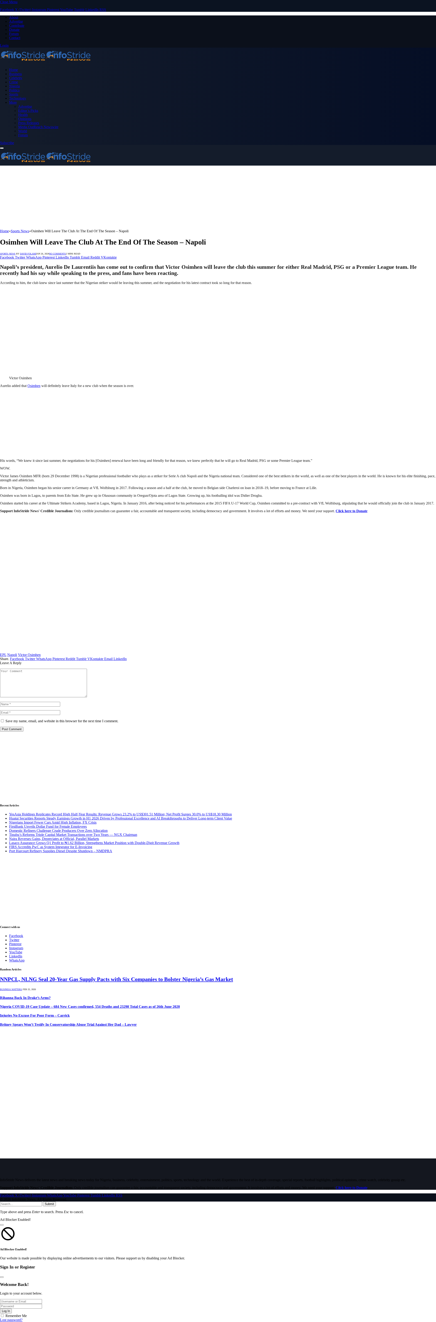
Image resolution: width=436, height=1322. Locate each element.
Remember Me (16, 1316)
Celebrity (15, 78)
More (13, 102)
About (13, 17)
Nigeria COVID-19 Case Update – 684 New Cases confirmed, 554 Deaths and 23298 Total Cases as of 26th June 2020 (90, 1007)
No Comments (57, 253)
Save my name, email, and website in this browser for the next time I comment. (61, 721)
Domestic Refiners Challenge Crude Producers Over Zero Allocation (58, 830)
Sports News (7, 253)
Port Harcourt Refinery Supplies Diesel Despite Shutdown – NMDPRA (60, 851)
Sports (13, 94)
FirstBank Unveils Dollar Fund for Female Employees (48, 826)
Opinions (24, 119)
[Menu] (2, 148)
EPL (3, 655)
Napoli (12, 655)
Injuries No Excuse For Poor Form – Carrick (35, 1015)
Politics (14, 90)
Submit (49, 1204)
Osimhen (33, 386)
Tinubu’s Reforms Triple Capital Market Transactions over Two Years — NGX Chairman (73, 835)
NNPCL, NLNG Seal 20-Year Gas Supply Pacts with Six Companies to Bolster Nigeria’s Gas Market (116, 979)
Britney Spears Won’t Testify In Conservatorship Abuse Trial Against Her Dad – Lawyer (68, 1024)
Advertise (16, 21)
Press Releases (28, 123)
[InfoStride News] (45, 62)
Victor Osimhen (29, 655)
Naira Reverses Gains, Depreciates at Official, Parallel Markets (54, 839)
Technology (17, 98)
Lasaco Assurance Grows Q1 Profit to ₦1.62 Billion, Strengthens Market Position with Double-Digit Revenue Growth (94, 843)
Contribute (16, 25)
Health (23, 115)
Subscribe (7, 143)
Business (15, 74)
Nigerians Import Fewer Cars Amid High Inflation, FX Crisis (53, 822)
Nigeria (14, 86)
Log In (6, 1311)
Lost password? (11, 1320)
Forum (14, 34)
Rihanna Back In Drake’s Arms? (25, 998)
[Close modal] (2, 1225)
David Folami (28, 253)
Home (13, 70)
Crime (13, 82)
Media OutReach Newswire (38, 127)
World (22, 131)
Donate (14, 30)
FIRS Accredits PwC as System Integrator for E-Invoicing (50, 847)
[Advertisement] (136, 197)
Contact (14, 38)
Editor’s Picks (28, 111)
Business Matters (11, 989)
